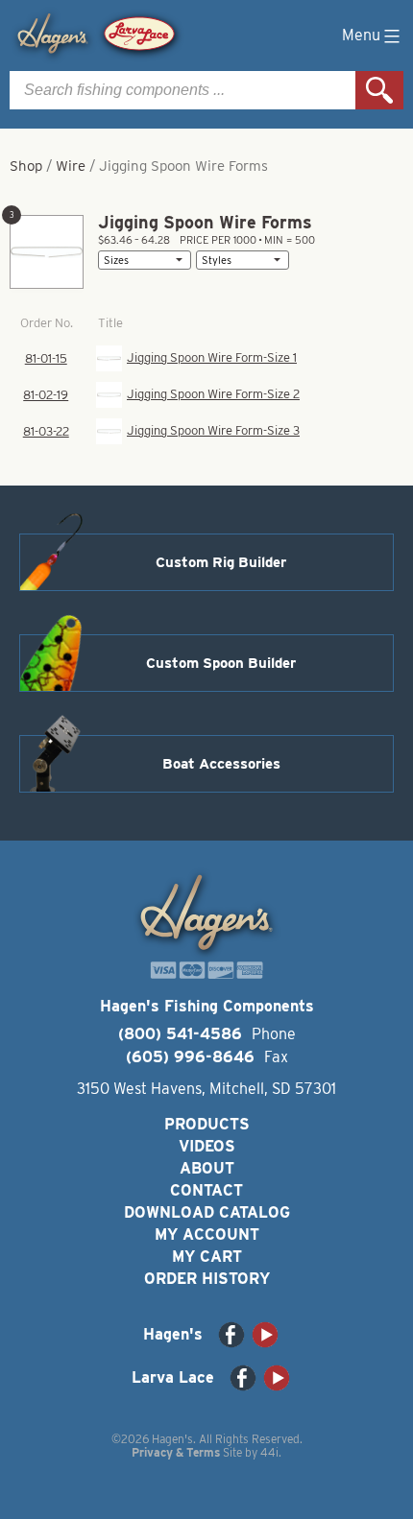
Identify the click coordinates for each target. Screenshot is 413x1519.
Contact (206, 1190)
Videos (207, 1146)
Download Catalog (207, 1212)
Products (207, 1124)
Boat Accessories (221, 763)
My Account (207, 1234)
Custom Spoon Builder (221, 663)
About (207, 1168)
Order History (207, 1279)
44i (269, 1452)
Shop (26, 166)
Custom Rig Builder (221, 562)
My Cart (207, 1256)
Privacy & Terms (176, 1452)
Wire (70, 166)
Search (379, 90)
